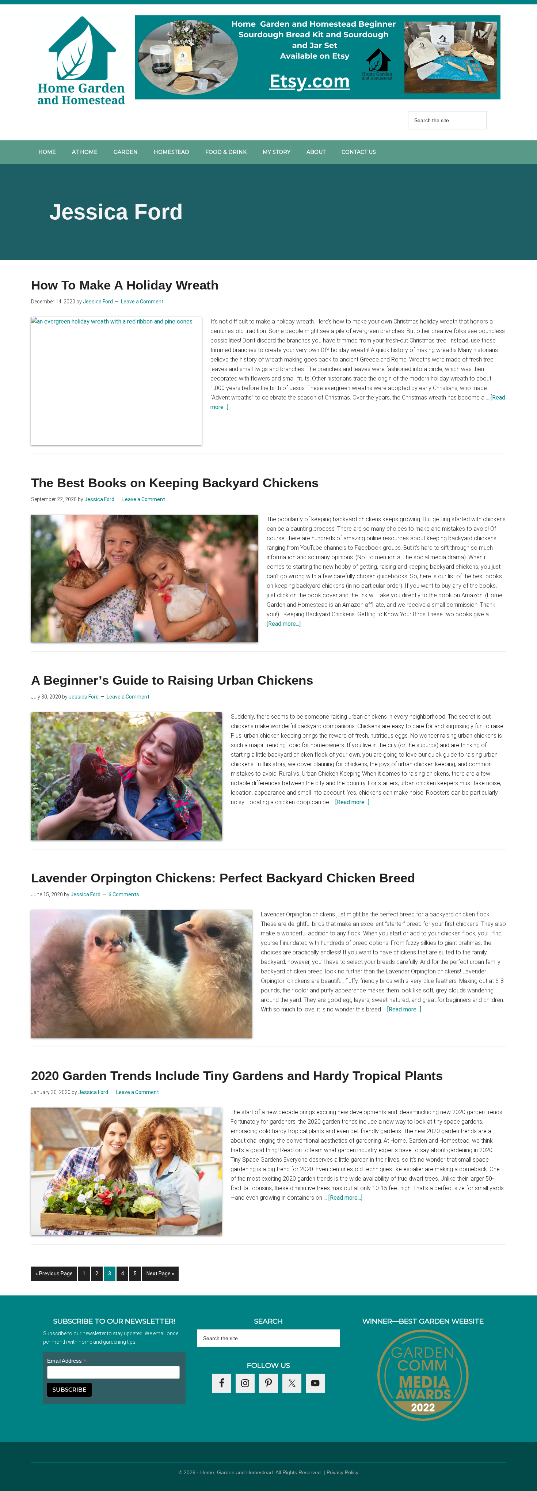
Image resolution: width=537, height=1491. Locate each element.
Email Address (67, 1361)
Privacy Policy (342, 1472)
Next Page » (160, 1275)
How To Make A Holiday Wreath (124, 285)
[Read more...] (284, 623)
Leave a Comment (142, 301)
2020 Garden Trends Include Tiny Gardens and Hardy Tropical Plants (237, 1075)
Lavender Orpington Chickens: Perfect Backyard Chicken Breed (223, 878)
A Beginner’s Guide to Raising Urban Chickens (172, 680)
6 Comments (123, 894)
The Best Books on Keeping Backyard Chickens (175, 483)
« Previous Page (54, 1275)
